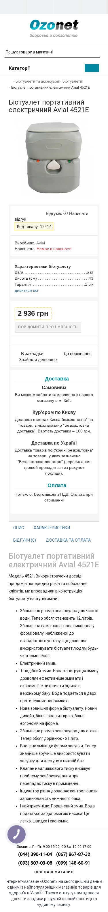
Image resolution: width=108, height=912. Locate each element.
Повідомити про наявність (48, 327)
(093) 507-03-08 (35, 863)
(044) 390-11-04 (35, 854)
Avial (40, 243)
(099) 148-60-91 (73, 863)
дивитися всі (26, 290)
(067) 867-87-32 (73, 854)
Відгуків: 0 (54, 213)
